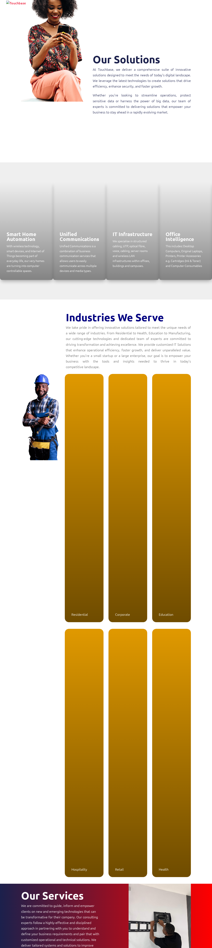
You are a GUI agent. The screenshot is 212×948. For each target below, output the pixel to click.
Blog (183, 5)
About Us (101, 5)
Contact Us (199, 5)
